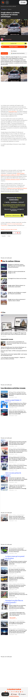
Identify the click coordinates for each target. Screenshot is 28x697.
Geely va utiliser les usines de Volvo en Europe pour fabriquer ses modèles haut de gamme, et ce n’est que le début (18, 467)
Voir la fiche (12, 617)
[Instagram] (12, 692)
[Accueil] (3, 2)
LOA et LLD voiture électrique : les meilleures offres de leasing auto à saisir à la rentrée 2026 (17, 412)
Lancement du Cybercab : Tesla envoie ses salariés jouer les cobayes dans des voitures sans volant (18, 479)
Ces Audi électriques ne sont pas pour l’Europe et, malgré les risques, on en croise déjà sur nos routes (18, 459)
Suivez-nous (4, 53)
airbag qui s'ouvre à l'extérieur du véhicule (17, 188)
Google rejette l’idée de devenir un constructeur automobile (16, 286)
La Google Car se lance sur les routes (17, 278)
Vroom (4, 9)
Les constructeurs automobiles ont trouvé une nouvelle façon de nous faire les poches (16, 343)
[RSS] (18, 692)
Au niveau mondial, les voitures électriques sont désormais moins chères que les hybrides (17, 571)
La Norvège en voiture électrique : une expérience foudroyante (17, 623)
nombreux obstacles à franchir (13, 179)
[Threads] (22, 692)
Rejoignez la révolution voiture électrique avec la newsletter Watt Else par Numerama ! (16, 266)
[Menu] (7, 2)
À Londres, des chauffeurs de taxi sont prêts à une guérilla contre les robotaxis (17, 394)
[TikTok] (7, 692)
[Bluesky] (20, 692)
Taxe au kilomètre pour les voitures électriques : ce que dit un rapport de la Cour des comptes (13, 348)
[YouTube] (5, 692)
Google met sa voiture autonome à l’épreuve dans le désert (16, 300)
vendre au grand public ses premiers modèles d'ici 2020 (12, 174)
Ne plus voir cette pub (6, 258)
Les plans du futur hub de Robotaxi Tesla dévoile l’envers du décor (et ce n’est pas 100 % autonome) (18, 451)
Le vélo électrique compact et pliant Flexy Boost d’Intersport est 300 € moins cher (18, 563)
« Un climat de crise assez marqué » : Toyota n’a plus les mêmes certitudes (13, 358)
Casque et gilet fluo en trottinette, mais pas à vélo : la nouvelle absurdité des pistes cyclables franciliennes (17, 607)
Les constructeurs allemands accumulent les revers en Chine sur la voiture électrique (17, 550)
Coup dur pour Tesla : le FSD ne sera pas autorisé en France (14, 351)
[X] (10, 692)
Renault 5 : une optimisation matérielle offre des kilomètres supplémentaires (16, 578)
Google (4, 236)
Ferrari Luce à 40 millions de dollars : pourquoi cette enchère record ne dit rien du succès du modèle (17, 518)
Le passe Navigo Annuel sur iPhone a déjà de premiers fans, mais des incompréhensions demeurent (17, 404)
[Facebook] (14, 692)
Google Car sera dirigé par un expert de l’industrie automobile (17, 293)
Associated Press (13, 111)
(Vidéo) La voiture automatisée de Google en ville (16, 272)
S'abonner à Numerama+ (13, 215)
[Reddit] (16, 692)
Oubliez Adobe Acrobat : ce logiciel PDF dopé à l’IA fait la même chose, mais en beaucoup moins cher (13, 333)
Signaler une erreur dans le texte (9, 229)
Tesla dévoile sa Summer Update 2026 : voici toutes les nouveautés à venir (14, 354)
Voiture (9, 9)
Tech (9, 236)
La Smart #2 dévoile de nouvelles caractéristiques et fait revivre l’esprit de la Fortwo (17, 586)
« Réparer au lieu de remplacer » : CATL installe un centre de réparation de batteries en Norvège (17, 487)
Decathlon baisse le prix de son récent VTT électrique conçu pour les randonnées (18, 594)
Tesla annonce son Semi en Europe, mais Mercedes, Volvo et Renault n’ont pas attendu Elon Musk (18, 443)
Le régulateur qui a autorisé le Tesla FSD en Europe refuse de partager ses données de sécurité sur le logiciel (18, 631)
